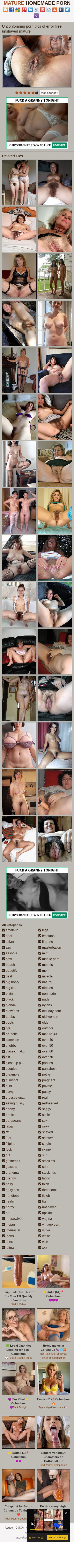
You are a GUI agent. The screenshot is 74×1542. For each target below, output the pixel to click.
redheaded (49, 1103)
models (47, 965)
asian (9, 941)
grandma (12, 1172)
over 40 (47, 1040)
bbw (8, 959)
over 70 (47, 1057)
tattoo (45, 1178)
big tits (10, 988)
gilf (7, 1155)
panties (47, 1063)
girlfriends (12, 1161)
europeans (13, 1120)
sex (44, 1120)
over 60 (47, 1051)
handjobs (12, 1195)
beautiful (11, 970)
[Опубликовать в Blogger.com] (5, 9)
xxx (44, 1247)
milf (44, 953)
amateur (11, 930)
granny (10, 1178)
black (9, 999)
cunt (8, 1086)
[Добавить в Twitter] (67, 9)
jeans (9, 1236)
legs (44, 930)
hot (7, 1213)
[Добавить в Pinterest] (42, 9)
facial (9, 1126)
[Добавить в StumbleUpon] (54, 9)
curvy (9, 1091)
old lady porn (51, 1011)
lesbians (47, 936)
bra (7, 1028)
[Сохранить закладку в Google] (17, 9)
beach (10, 965)
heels (9, 1201)
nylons (46, 1005)
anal (8, 936)
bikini (9, 993)
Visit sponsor (49, 92)
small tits (48, 1161)
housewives (14, 1218)
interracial (12, 1230)
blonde (10, 1005)
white (45, 1236)
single (46, 1143)
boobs (10, 1016)
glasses (11, 1167)
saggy (46, 1109)
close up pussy (16, 1063)
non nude (48, 993)
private (46, 1086)
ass (8, 947)
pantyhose (49, 1068)
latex (9, 1242)
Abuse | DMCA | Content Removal (27, 1527)
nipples (47, 988)
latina (9, 1247)
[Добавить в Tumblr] (61, 9)
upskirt (46, 1213)
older (45, 1022)
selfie (45, 1115)
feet (8, 1138)
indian (10, 1224)
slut (44, 1155)
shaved (47, 1132)
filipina (10, 1143)
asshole (11, 953)
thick (45, 1184)
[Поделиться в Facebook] (11, 9)
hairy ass (12, 1190)
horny (9, 1207)
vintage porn (50, 1224)
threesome (49, 1190)
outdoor (47, 1028)
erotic (9, 1115)
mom (45, 970)
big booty (12, 982)
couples (11, 1068)
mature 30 (49, 1034)
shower (47, 1138)
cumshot (11, 1080)
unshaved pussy (53, 1207)
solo (44, 1167)
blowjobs (12, 1011)
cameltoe (12, 1040)
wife (44, 1242)
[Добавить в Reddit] (48, 9)
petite (45, 1074)
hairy (9, 1184)
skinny (46, 1149)
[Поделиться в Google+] (24, 9)
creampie (12, 1074)
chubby (10, 1045)
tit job (45, 1195)
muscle (47, 976)
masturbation (51, 947)
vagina (46, 1218)
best (8, 976)
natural (46, 982)
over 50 (47, 1045)
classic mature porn (19, 1051)
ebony (10, 1109)
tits (43, 1201)
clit (7, 1057)
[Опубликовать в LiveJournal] (36, 9)
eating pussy (14, 1103)
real (44, 1097)
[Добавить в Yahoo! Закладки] (36, 15)
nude (45, 999)
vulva (45, 1230)
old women (49, 1016)
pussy (46, 1091)
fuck (8, 1149)
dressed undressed (19, 1097)
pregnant (48, 1080)
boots (9, 1022)
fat (7, 1132)
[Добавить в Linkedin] (30, 9)
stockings (48, 1172)
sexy (45, 1126)
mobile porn (50, 959)
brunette (11, 1034)
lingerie (47, 941)
